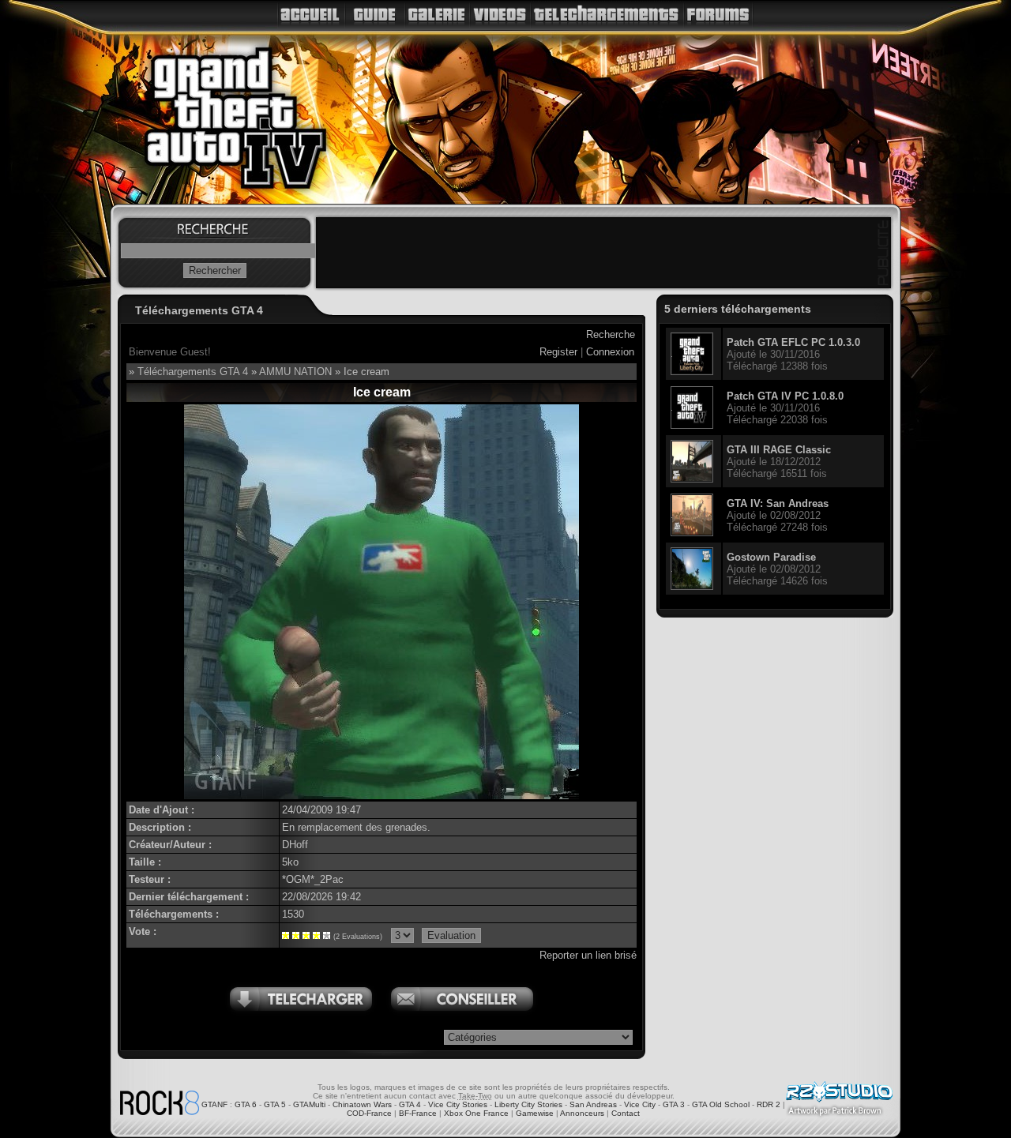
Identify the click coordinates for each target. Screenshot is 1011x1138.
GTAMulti (309, 1104)
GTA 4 (410, 1104)
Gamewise (535, 1113)
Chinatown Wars (362, 1104)
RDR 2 (768, 1104)
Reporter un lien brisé (588, 955)
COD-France (369, 1113)
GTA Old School (721, 1104)
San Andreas (593, 1104)
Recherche (610, 334)
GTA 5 (275, 1104)
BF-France (418, 1113)
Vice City (640, 1104)
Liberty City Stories (528, 1104)
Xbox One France (476, 1113)
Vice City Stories (457, 1104)
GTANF (214, 1104)
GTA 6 (246, 1104)
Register (558, 352)
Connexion (610, 352)
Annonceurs (582, 1113)
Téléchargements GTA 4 (192, 371)
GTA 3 (674, 1104)
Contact (625, 1113)
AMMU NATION (295, 371)
